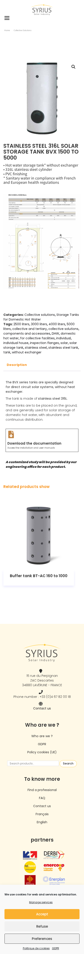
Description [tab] (17, 365)
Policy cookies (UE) (42, 752)
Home (7, 30)
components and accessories (26, 333)
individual (63, 338)
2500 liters (21, 324)
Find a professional (42, 790)
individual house (15, 343)
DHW (55, 333)
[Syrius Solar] (42, 9)
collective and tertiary (29, 329)
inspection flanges (44, 343)
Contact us (42, 708)
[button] (73, 67)
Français (42, 814)
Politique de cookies (36, 948)
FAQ (42, 798)
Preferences (42, 938)
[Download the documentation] (11, 434)
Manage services (41, 902)
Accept (42, 914)
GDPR (55, 948)
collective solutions (63, 329)
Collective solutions (22, 30)
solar (64, 343)
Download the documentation (34, 443)
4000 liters (57, 324)
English (42, 822)
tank (6, 352)
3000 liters (39, 324)
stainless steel (36, 347)
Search (68, 763)
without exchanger (26, 352)
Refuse (42, 926)
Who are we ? (42, 736)
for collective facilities (37, 338)
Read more (39, 535)
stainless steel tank (63, 347)
